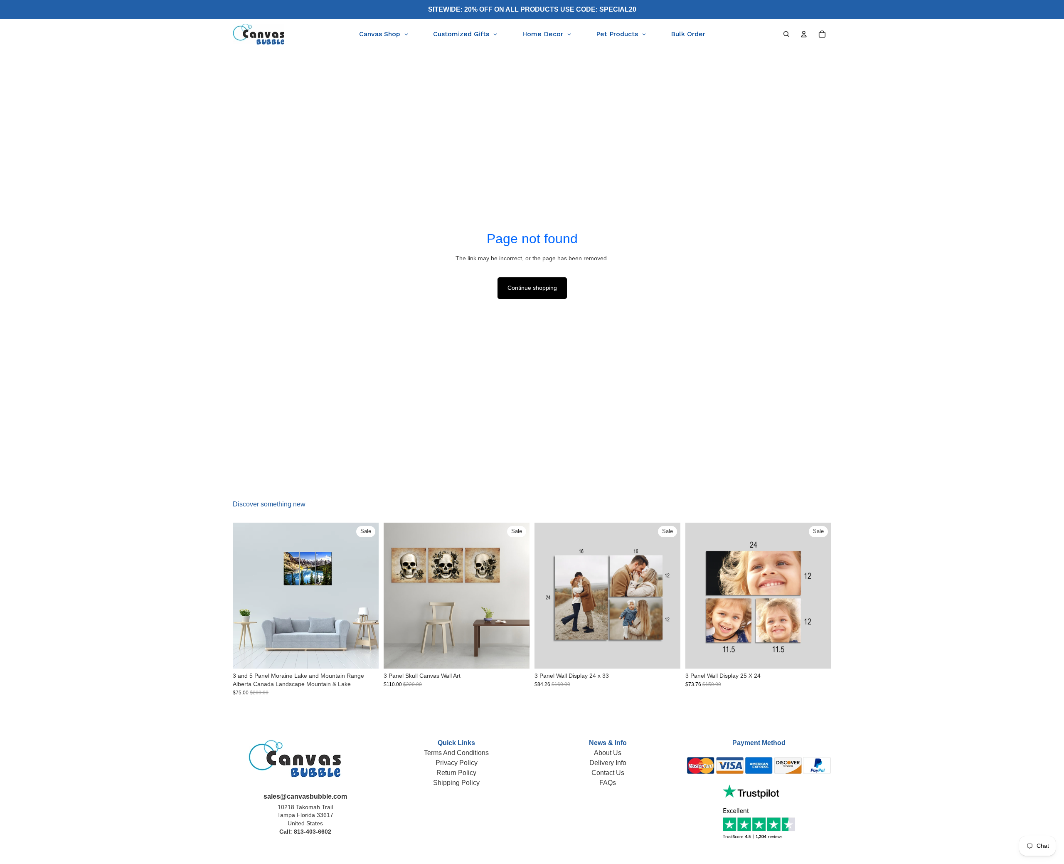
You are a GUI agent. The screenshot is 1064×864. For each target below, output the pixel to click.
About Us (607, 752)
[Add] (667, 656)
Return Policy (456, 772)
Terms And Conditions (456, 752)
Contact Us (607, 772)
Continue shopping (532, 287)
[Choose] (365, 656)
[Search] (786, 34)
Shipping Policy (456, 782)
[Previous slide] (245, 596)
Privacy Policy (457, 762)
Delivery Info (607, 762)
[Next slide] (366, 596)
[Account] (804, 34)
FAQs (607, 782)
